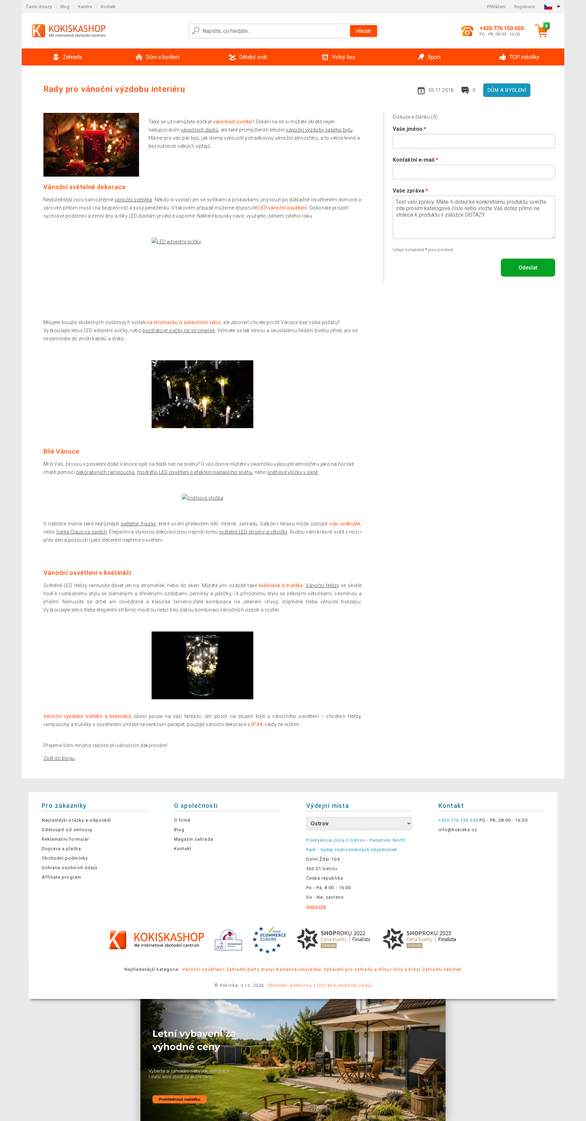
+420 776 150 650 (458, 820)
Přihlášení (496, 6)
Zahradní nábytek (442, 969)
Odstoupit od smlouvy (67, 829)
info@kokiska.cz (457, 829)
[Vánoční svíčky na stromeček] (202, 394)
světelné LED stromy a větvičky (253, 532)
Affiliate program (61, 877)
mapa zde (316, 906)
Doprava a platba (61, 848)
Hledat (363, 31)
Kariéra (85, 6)
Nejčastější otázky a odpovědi (76, 820)
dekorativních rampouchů (105, 472)
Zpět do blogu (59, 758)
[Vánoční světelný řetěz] (202, 665)
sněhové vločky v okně (292, 472)
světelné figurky (138, 523)
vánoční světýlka (133, 199)
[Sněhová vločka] (202, 498)
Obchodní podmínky (65, 858)
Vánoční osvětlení (202, 969)
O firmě (182, 820)
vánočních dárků (199, 130)
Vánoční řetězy (322, 585)
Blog (65, 6)
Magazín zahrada (193, 839)
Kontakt (108, 6)
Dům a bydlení (507, 90)
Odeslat (528, 267)
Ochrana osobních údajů (69, 867)
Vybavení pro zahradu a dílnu (357, 969)
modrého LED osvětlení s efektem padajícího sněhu (194, 472)
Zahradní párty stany (249, 969)
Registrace (524, 6)
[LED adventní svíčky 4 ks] (202, 271)
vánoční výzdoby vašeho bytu (319, 130)
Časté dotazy (39, 6)
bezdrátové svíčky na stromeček (178, 330)
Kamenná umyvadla (298, 969)
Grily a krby (405, 969)
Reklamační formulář (65, 839)
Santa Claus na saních (81, 532)
